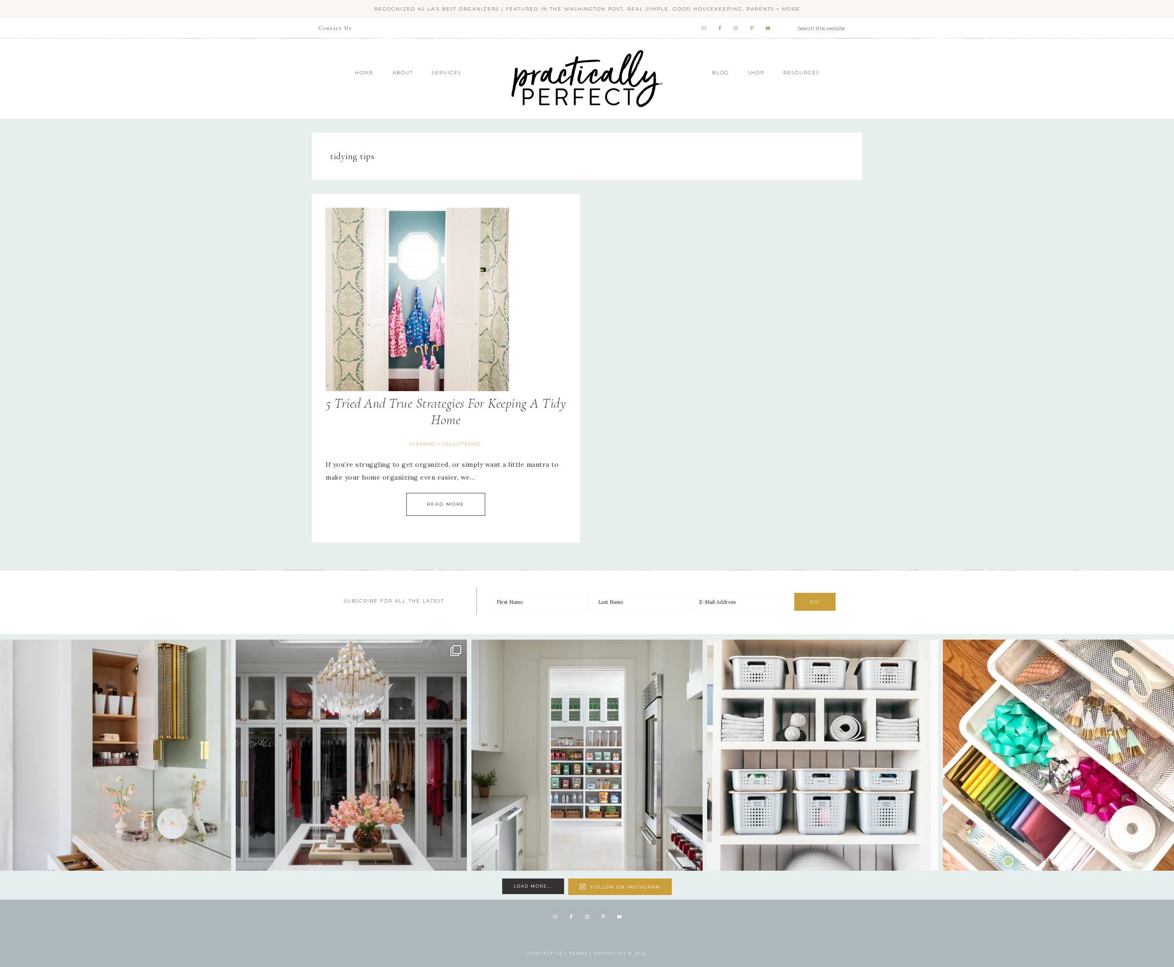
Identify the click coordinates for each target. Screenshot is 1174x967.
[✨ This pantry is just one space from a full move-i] (587, 755)
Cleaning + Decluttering (445, 444)
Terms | (581, 953)
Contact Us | (548, 953)
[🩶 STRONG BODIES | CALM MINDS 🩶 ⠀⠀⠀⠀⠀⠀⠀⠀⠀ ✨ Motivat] (822, 755)
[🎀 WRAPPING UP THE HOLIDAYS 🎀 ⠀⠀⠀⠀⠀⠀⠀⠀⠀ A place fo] (1058, 755)
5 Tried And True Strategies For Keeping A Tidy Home (446, 411)
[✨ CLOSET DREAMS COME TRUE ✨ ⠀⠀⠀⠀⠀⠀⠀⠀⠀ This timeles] (351, 755)
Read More (446, 504)
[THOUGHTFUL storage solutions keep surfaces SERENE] (115, 755)
